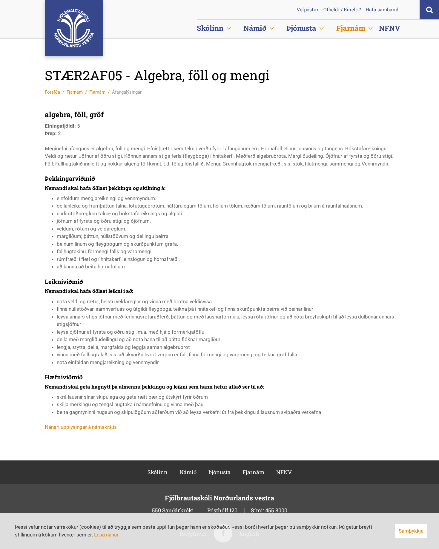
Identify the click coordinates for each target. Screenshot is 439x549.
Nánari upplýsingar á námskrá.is (81, 427)
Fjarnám (75, 92)
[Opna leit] (429, 9)
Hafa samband (382, 10)
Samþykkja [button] (411, 531)
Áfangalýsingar (127, 92)
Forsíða (52, 92)
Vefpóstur (308, 10)
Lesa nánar (106, 535)
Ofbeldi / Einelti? (342, 10)
